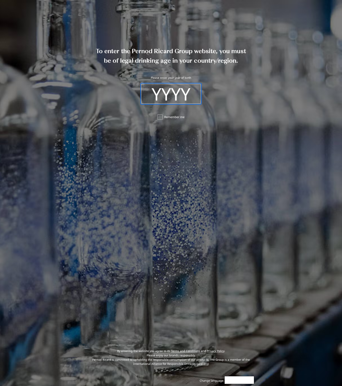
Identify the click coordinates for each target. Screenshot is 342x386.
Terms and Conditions (185, 351)
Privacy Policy (215, 351)
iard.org (202, 364)
